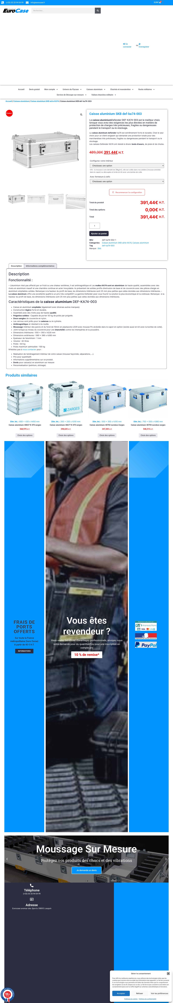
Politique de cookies (131, 999)
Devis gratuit (34, 89)
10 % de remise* (86, 655)
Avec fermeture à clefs (100, 177)
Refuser (139, 993)
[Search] (98, 11)
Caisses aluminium (94, 89)
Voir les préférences (159, 993)
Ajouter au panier (99, 233)
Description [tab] (16, 266)
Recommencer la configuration (129, 192)
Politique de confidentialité (147, 999)
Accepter (121, 993)
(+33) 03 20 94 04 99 (31, 894)
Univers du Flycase (71, 89)
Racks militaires (145, 89)
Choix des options (24, 435)
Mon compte (49, 89)
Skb (99, 248)
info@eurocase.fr (38, 2)
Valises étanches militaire (102, 95)
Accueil (21, 89)
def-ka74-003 (108, 245)
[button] (168, 973)
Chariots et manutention (120, 89)
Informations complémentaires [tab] (40, 266)
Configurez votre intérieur (101, 161)
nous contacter (29, 349)
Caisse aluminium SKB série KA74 (45, 101)
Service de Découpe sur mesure (70, 95)
